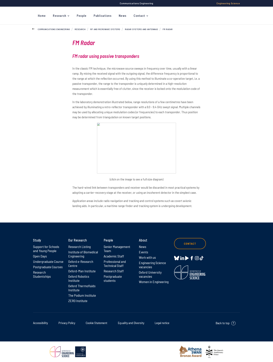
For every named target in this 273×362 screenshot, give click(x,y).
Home (42, 15)
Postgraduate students (113, 278)
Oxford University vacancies (150, 274)
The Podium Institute (82, 295)
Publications (103, 15)
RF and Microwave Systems (105, 29)
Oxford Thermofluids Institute (82, 288)
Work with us (147, 257)
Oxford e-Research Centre (80, 263)
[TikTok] (201, 258)
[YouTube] (187, 258)
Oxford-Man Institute (82, 271)
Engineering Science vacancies (152, 265)
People (82, 15)
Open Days (40, 256)
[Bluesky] (176, 258)
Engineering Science (228, 3)
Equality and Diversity (131, 323)
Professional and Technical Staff (115, 263)
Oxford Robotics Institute (78, 278)
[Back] (33, 28)
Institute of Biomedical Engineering (83, 254)
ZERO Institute (77, 301)
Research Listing (79, 246)
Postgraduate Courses (48, 267)
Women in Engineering (154, 282)
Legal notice (162, 323)
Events (143, 252)
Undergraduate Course (48, 261)
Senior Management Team (117, 248)
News (122, 15)
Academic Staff (114, 256)
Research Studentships (42, 274)
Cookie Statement (96, 323)
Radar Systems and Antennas (141, 29)
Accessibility (40, 323)
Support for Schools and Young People (46, 248)
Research (59, 15)
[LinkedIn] (182, 258)
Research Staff (114, 271)
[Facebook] (192, 258)
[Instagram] (197, 258)
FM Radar (168, 29)
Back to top (223, 323)
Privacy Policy (66, 323)
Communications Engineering (54, 29)
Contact (139, 15)
